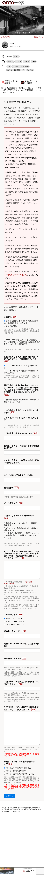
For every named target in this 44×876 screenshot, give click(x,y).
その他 (8, 538)
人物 (8, 66)
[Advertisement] (22, 840)
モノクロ (30, 70)
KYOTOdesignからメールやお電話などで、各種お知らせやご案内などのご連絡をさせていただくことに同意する (22, 342)
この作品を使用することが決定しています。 (21, 419)
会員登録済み (11, 326)
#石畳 (34, 61)
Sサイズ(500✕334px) (14, 619)
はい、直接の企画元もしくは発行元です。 (20, 367)
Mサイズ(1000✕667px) (14, 621)
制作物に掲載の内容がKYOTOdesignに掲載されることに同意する (21, 401)
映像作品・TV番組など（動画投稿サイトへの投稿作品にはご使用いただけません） (21, 534)
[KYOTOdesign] (13, 4)
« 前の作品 (5, 37)
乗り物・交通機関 (13, 70)
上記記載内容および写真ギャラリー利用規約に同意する (21, 308)
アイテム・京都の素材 (21, 66)
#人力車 (18, 61)
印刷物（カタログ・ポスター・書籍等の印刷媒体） (21, 524)
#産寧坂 (26, 61)
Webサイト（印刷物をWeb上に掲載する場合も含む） (21, 529)
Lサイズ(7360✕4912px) (15, 624)
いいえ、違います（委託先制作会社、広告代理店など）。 (21, 372)
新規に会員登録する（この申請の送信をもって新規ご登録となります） (21, 322)
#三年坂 (10, 61)
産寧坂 (16, 56)
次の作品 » (38, 37)
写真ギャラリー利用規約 (17, 275)
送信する (9, 796)
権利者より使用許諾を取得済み (18, 768)
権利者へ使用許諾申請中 (15, 771)
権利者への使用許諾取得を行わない (20, 774)
